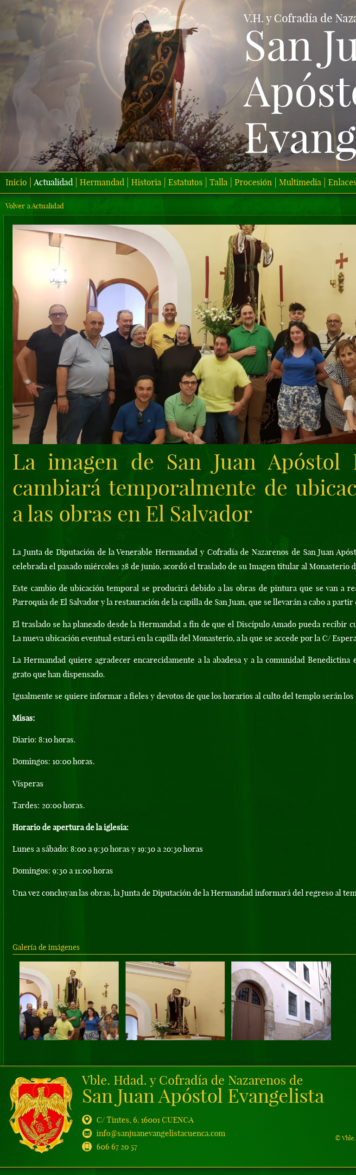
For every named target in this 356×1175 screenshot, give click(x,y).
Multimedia (300, 183)
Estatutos (185, 183)
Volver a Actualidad (35, 205)
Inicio (16, 183)
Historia (146, 183)
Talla (219, 183)
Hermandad (102, 183)
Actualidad (53, 183)
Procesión (253, 183)
